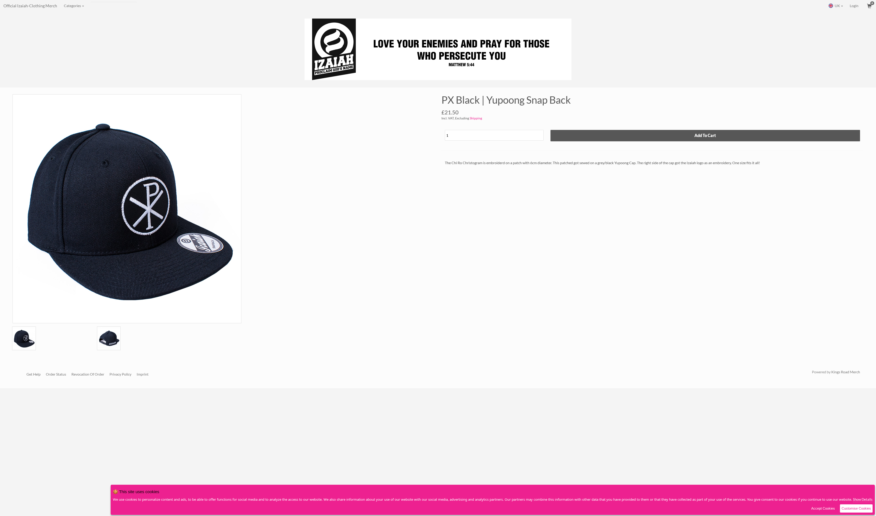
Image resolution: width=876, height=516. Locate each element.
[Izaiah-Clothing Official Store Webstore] (438, 49)
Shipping (476, 118)
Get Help (33, 374)
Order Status (56, 374)
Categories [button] (73, 5)
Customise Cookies (856, 508)
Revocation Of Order (87, 374)
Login (854, 5)
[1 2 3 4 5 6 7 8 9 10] (494, 134)
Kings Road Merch (845, 372)
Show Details (863, 499)
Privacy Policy (120, 374)
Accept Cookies (823, 508)
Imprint (143, 374)
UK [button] (837, 5)
